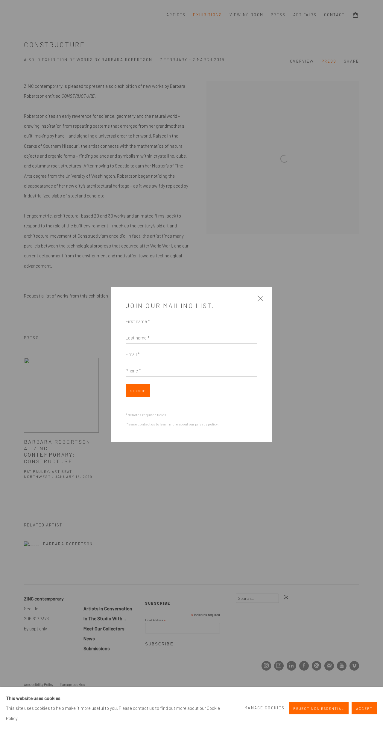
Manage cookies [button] (264, 707)
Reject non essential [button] (318, 708)
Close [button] (258, 301)
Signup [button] (138, 391)
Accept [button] (364, 708)
